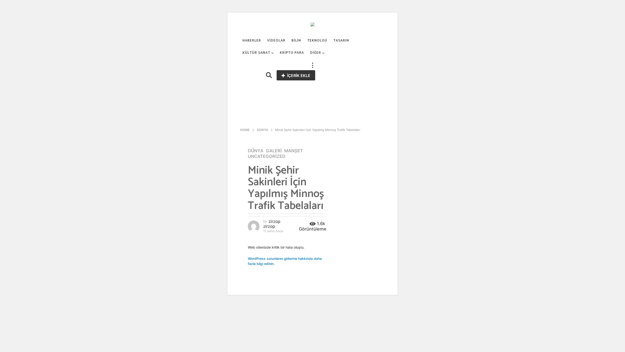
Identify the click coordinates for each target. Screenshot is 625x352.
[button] (312, 65)
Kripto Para (292, 53)
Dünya (255, 150)
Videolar (276, 41)
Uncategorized (266, 156)
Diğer (315, 53)
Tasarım (341, 41)
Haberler (251, 41)
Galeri (274, 150)
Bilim (296, 41)
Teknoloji (317, 41)
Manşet (293, 150)
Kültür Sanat (256, 53)
